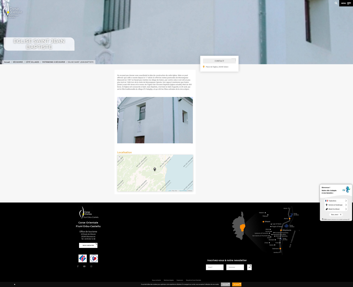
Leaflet (169, 190)
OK (249, 267)
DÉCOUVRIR (18, 62)
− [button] (119, 159)
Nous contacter (88, 245)
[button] (123, 120)
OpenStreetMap (183, 190)
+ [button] (119, 157)
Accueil (7, 62)
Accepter (237, 284)
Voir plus (225, 284)
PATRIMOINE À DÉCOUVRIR (53, 62)
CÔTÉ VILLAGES (32, 62)
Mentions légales (169, 280)
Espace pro (180, 280)
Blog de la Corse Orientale (193, 280)
